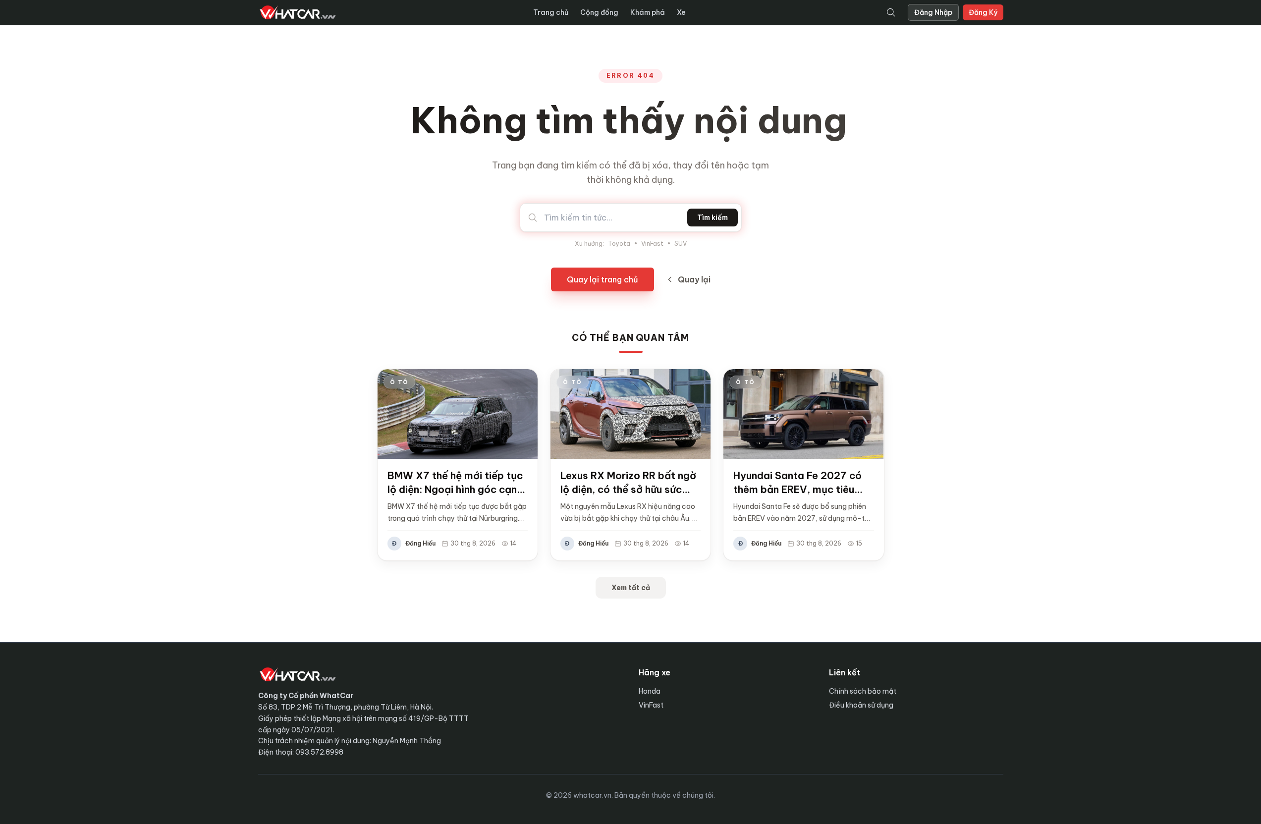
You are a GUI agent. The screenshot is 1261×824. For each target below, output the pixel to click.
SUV (680, 243)
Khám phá (647, 12)
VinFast (652, 243)
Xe (681, 12)
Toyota (619, 243)
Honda (649, 691)
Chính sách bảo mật (862, 691)
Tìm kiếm (712, 217)
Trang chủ (550, 12)
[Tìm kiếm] (891, 12)
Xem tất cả (630, 587)
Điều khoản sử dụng (861, 705)
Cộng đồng (599, 12)
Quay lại (694, 279)
